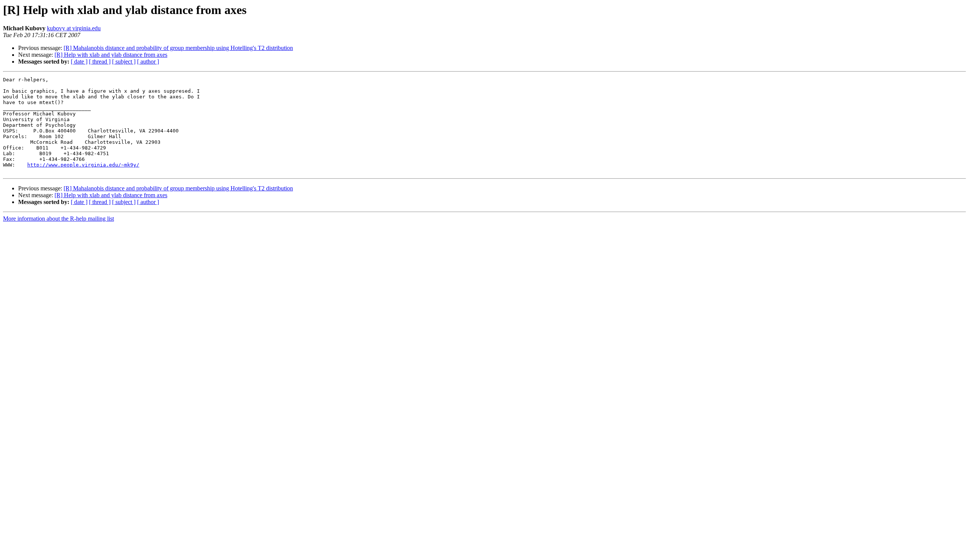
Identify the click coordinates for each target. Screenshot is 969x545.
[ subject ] (124, 61)
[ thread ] (100, 61)
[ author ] (148, 61)
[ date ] (79, 61)
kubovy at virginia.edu (74, 28)
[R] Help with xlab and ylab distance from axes (111, 54)
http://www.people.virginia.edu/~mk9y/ (83, 165)
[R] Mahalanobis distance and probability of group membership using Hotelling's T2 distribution (178, 48)
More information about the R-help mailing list (58, 218)
